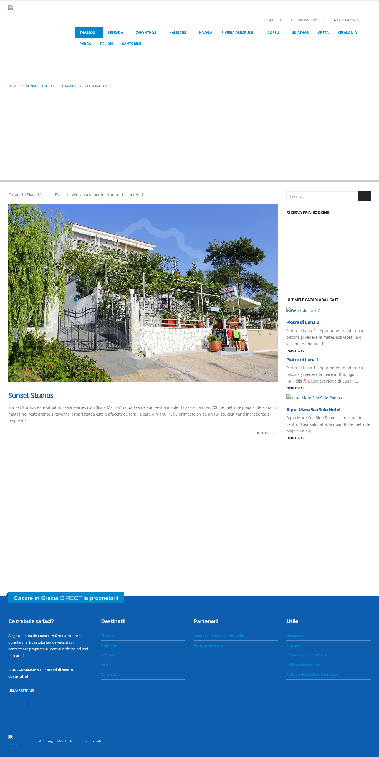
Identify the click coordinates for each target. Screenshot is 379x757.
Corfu (273, 32)
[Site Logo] (36, 33)
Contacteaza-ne (304, 19)
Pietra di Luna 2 (302, 322)
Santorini (131, 43)
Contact (293, 645)
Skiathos (300, 32)
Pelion (106, 43)
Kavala (205, 32)
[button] (368, 20)
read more (295, 350)
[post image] (143, 293)
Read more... (266, 433)
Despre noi (273, 19)
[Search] (364, 196)
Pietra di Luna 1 (302, 359)
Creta (323, 32)
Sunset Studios (30, 395)
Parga (85, 43)
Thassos (87, 32)
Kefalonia (347, 32)
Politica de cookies (303, 664)
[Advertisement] (189, 131)
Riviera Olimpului (237, 32)
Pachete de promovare (306, 655)
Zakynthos (146, 32)
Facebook (13, 702)
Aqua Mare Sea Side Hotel (313, 409)
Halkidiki (177, 32)
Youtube (23, 702)
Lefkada (115, 32)
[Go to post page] (328, 310)
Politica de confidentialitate (311, 674)
